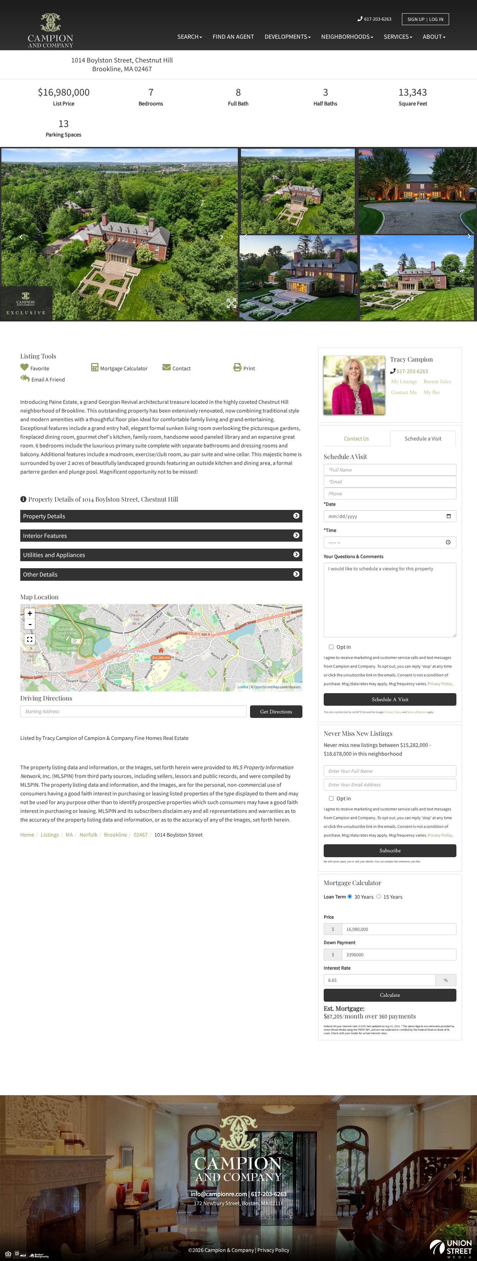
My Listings (404, 381)
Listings (50, 834)
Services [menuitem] (396, 36)
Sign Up (416, 19)
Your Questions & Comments (353, 556)
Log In (436, 19)
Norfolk (88, 834)
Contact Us (356, 438)
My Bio (432, 392)
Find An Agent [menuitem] (233, 36)
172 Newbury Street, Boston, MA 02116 (239, 1203)
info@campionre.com (219, 1194)
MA (69, 834)
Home (27, 834)
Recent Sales (437, 381)
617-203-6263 (377, 19)
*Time (330, 530)
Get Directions (276, 711)
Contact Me (404, 392)
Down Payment (339, 942)
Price (329, 917)
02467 (141, 834)
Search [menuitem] (188, 36)
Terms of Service (416, 712)
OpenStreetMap (266, 686)
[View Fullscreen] (29, 639)
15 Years (392, 896)
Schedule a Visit (423, 438)
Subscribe (390, 850)
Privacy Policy (440, 683)
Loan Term (335, 896)
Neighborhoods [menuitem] (345, 36)
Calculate (390, 995)
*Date (330, 504)
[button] (19, 234)
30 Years (363, 896)
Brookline (115, 834)
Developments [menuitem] (286, 36)
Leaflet (242, 686)
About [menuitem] (432, 36)
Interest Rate (337, 968)
